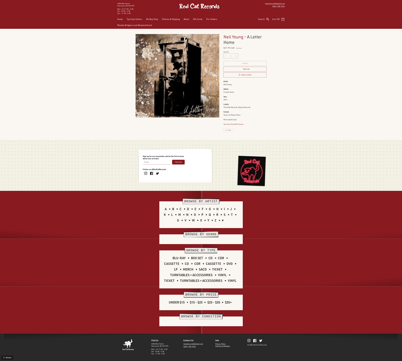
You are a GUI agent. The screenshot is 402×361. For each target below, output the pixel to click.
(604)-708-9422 (278, 6)
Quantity (226, 52)
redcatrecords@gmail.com (275, 4)
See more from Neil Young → (234, 124)
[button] (265, 20)
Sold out (245, 63)
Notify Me (246, 69)
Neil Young (233, 36)
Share (229, 130)
